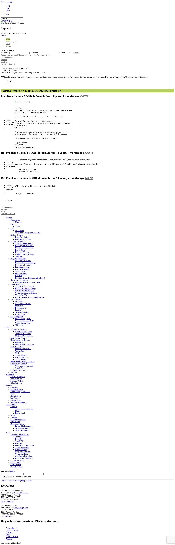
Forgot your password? (10, 55)
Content (9, 2)
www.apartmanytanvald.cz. (45, 121)
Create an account (43, 55)
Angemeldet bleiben (23, 477)
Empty (12, 471)
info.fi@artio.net (7, 516)
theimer (9, 120)
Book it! (4, 62)
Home (3, 35)
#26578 (89, 152)
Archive (4, 60)
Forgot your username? (28, 55)
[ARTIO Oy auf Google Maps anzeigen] (19, 508)
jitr (7, 160)
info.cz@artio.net (7, 501)
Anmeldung (8, 477)
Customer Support (8, 64)
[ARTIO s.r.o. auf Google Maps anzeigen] (20, 493)
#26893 (89, 178)
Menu (3, 2)
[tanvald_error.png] (22, 102)
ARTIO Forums (7, 58)
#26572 (84, 96)
